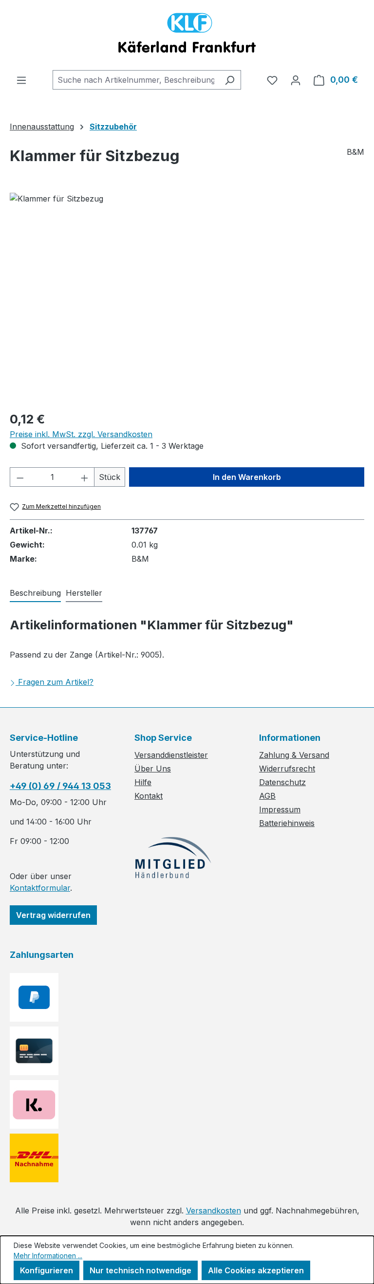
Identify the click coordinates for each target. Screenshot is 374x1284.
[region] (187, 297)
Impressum (279, 809)
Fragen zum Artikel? (56, 682)
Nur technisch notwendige (140, 1270)
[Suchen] (229, 80)
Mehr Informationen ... (48, 1255)
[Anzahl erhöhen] (85, 477)
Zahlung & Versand (294, 755)
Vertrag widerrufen (53, 915)
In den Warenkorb (247, 477)
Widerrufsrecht (287, 768)
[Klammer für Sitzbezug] (187, 297)
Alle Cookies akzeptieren (256, 1270)
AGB (267, 796)
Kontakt (148, 796)
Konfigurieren (46, 1270)
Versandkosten (213, 1210)
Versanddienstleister (171, 755)
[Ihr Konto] (295, 80)
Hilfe (142, 782)
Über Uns (152, 768)
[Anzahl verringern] (20, 477)
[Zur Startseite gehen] (187, 35)
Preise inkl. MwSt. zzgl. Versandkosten (81, 434)
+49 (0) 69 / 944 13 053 (60, 786)
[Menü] (21, 80)
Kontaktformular (40, 888)
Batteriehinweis (287, 823)
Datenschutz (282, 782)
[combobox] (136, 80)
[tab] (35, 593)
